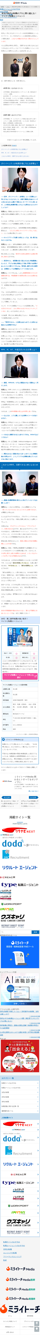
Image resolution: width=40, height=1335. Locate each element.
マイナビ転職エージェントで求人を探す (19, 676)
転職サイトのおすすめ (9, 1083)
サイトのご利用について (10, 1321)
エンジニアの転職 (6, 14)
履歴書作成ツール (7, 1111)
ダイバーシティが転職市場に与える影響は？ (14, 149)
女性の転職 (5, 1092)
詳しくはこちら (33, 791)
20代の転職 (4, 12)
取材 (1, 20)
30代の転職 (5, 1101)
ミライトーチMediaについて (30, 1327)
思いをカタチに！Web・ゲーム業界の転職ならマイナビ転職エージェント (10, 802)
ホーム (10, 1316)
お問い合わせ (10, 1332)
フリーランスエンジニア (8, 17)
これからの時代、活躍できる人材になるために (15, 156)
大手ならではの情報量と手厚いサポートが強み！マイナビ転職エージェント (29, 802)
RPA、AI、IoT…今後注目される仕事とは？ (14, 153)
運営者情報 (30, 1316)
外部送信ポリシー (10, 1327)
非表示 (14, 145)
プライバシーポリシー (30, 1321)
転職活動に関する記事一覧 (10, 1106)
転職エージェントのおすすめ (10, 9)
